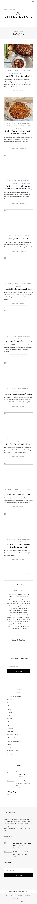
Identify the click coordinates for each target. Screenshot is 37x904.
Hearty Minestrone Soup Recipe (18, 76)
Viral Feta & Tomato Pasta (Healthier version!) (18, 545)
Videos (10, 747)
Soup (29, 71)
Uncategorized (15, 73)
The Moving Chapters (14, 741)
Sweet (15, 126)
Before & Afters (12, 738)
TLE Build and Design (13, 751)
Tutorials (10, 744)
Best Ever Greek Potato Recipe (18, 444)
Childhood (11, 722)
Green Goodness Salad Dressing (18, 341)
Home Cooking (12, 71)
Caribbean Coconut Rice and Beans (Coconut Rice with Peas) (18, 187)
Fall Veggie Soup (11, 792)
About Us (7, 6)
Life (9, 725)
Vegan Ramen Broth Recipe (18, 494)
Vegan (25, 73)
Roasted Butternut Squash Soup (18, 289)
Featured (12, 123)
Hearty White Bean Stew (18, 238)
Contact (16, 6)
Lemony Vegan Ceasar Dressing (18, 394)
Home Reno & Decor (12, 735)
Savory (22, 71)
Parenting (11, 731)
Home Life (10, 719)
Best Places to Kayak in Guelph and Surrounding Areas (23, 783)
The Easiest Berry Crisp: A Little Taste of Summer (23, 773)
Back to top (18, 899)
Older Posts (25, 574)
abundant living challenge (14, 696)
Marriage (10, 728)
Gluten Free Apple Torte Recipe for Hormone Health (18, 132)
